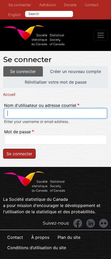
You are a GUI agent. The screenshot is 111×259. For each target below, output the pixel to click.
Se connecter (19, 5)
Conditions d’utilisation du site (36, 247)
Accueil (9, 94)
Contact (91, 5)
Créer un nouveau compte (75, 71)
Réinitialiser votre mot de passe (55, 82)
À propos (40, 237)
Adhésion (47, 5)
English (14, 14)
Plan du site (69, 237)
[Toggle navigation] (100, 35)
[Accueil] (34, 35)
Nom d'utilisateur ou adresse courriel (40, 105)
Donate (70, 5)
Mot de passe (17, 131)
